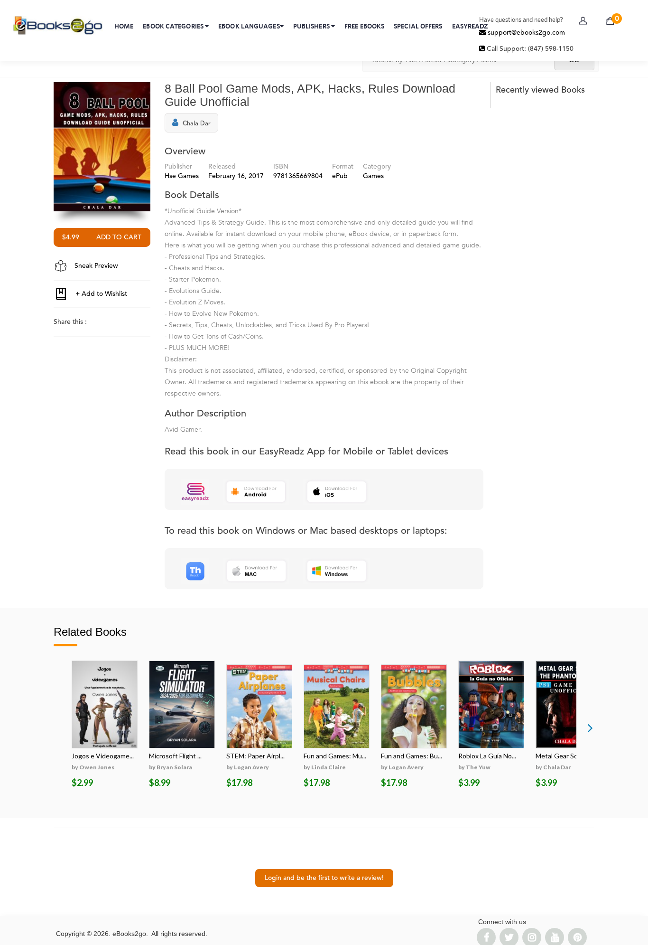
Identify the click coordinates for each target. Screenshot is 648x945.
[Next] (590, 727)
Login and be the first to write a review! (324, 878)
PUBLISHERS (312, 26)
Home (123, 26)
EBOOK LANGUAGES (249, 26)
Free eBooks (364, 26)
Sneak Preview (95, 266)
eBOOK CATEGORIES (174, 26)
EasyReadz (470, 26)
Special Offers (418, 26)
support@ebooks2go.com (525, 32)
